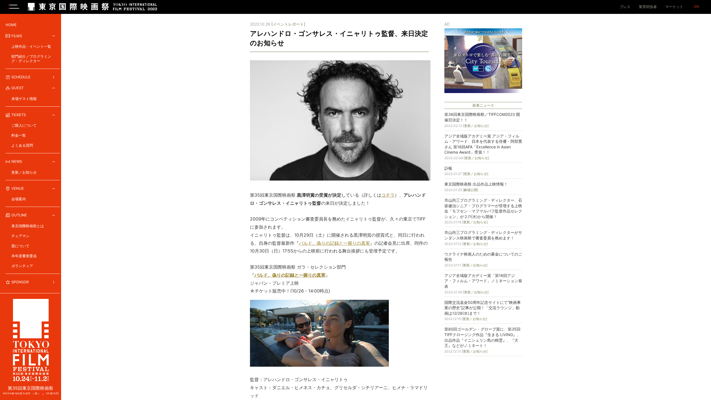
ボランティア (22, 266)
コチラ (388, 195)
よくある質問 (22, 145)
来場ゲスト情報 (24, 98)
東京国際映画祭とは (27, 226)
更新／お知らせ (24, 172)
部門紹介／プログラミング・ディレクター (31, 58)
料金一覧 (18, 135)
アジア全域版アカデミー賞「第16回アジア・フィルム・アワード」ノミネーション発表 (483, 281)
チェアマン (20, 236)
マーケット (674, 6)
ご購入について (24, 125)
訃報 (448, 168)
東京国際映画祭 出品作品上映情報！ (476, 184)
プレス (625, 6)
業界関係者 (648, 6)
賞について (20, 246)
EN (696, 6)
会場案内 (18, 199)
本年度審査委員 (24, 256)
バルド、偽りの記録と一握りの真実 (334, 243)
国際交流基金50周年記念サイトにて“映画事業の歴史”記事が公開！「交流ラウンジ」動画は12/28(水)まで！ (482, 308)
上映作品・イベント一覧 (31, 46)
